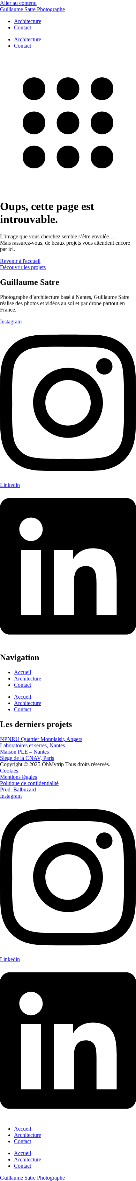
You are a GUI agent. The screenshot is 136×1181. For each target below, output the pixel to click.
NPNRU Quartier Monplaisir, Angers (41, 739)
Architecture (27, 21)
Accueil (22, 672)
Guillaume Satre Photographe (32, 9)
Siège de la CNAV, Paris (27, 758)
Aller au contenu (18, 3)
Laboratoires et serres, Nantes (32, 745)
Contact (22, 27)
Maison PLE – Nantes (24, 752)
